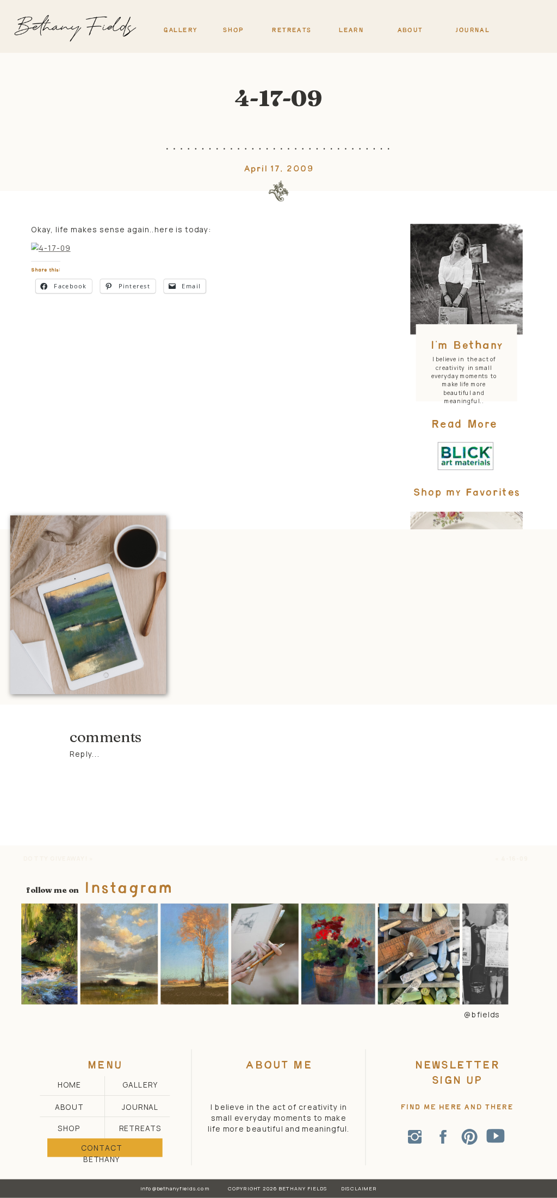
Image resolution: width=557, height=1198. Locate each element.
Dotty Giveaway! (55, 858)
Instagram (128, 888)
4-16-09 (515, 858)
